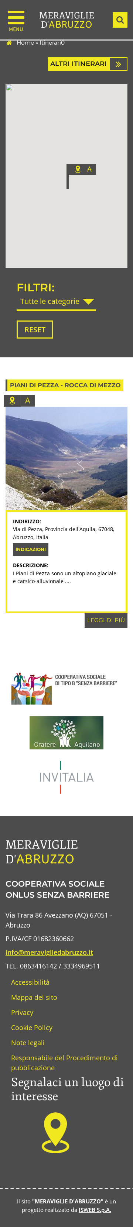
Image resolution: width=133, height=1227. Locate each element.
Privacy (22, 1012)
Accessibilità (30, 982)
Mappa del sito (34, 997)
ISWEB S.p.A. (95, 1209)
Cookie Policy (31, 1027)
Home (25, 42)
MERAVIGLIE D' (66, 20)
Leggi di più (106, 620)
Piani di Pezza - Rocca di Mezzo (65, 385)
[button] (81, 176)
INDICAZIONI (31, 549)
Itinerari (50, 42)
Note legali (28, 1042)
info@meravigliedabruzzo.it (49, 952)
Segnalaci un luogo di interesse (67, 1089)
